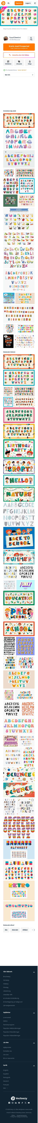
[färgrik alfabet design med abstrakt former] (18, 955)
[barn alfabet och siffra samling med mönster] (8, 323)
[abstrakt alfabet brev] (18, 503)
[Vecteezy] (3, 3)
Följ (31, 40)
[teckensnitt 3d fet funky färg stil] (12, 672)
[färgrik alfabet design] (12, 181)
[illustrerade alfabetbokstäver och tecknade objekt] (18, 244)
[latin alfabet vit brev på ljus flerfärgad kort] (8, 815)
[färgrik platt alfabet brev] (18, 119)
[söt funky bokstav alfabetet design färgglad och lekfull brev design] (27, 209)
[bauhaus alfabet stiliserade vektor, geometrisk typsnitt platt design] (18, 1048)
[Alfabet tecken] (18, 283)
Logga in (28, 3)
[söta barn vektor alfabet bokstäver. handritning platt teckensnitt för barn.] (10, 857)
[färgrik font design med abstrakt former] (18, 521)
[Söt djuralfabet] (12, 377)
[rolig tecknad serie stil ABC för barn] (8, 937)
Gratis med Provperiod (19, 47)
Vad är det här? (22, 70)
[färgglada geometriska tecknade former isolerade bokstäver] (18, 158)
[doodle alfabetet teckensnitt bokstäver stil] (9, 733)
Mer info (7, 74)
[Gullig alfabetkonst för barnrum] (11, 226)
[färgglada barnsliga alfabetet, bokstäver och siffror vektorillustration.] (18, 306)
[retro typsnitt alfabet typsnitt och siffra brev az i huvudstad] (18, 1090)
